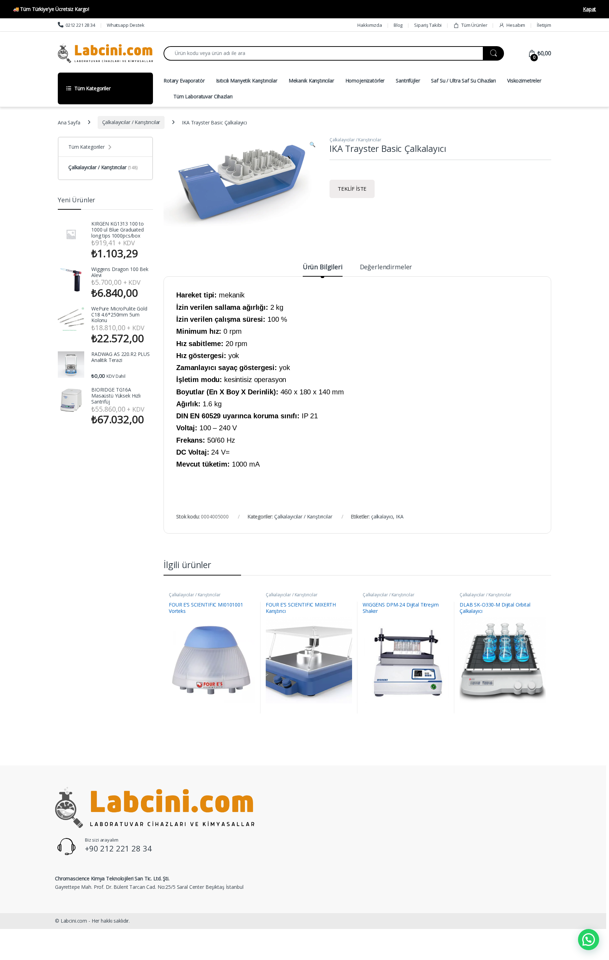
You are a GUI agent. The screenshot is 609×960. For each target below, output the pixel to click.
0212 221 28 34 (80, 25)
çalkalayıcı (382, 516)
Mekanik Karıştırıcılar (311, 80)
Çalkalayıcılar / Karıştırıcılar (131, 122)
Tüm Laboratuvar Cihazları (203, 96)
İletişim (544, 25)
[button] (312, 144)
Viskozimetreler (524, 80)
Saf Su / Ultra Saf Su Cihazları (463, 80)
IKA (400, 516)
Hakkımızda (369, 25)
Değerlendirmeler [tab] (386, 267)
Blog (398, 25)
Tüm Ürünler (474, 25)
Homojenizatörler (365, 80)
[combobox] (323, 53)
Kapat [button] (589, 9)
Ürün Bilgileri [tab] (323, 267)
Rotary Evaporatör (184, 80)
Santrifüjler (408, 80)
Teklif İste (352, 188)
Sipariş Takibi (428, 25)
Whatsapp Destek (125, 25)
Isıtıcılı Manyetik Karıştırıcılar (246, 80)
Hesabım (515, 25)
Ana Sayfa (69, 122)
